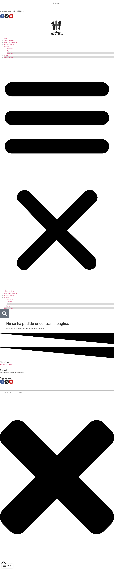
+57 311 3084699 (6, 364)
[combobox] (57, 392)
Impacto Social (9, 44)
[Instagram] (6, 16)
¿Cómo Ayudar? (9, 57)
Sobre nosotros (9, 40)
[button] (57, 173)
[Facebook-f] (2, 16)
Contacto (7, 55)
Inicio (5, 38)
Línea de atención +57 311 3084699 (12, 11)
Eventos (10, 53)
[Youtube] (11, 16)
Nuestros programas (10, 42)
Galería (9, 51)
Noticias (6, 47)
